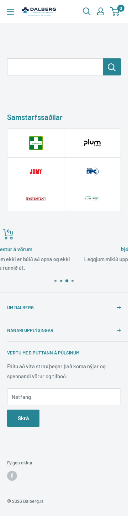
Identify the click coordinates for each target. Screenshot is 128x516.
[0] (115, 11)
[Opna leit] (87, 11)
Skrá (23, 418)
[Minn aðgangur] (100, 11)
